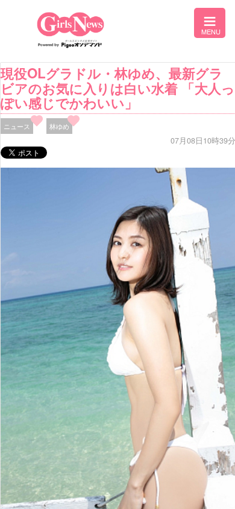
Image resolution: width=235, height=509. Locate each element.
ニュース (17, 126)
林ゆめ (59, 126)
